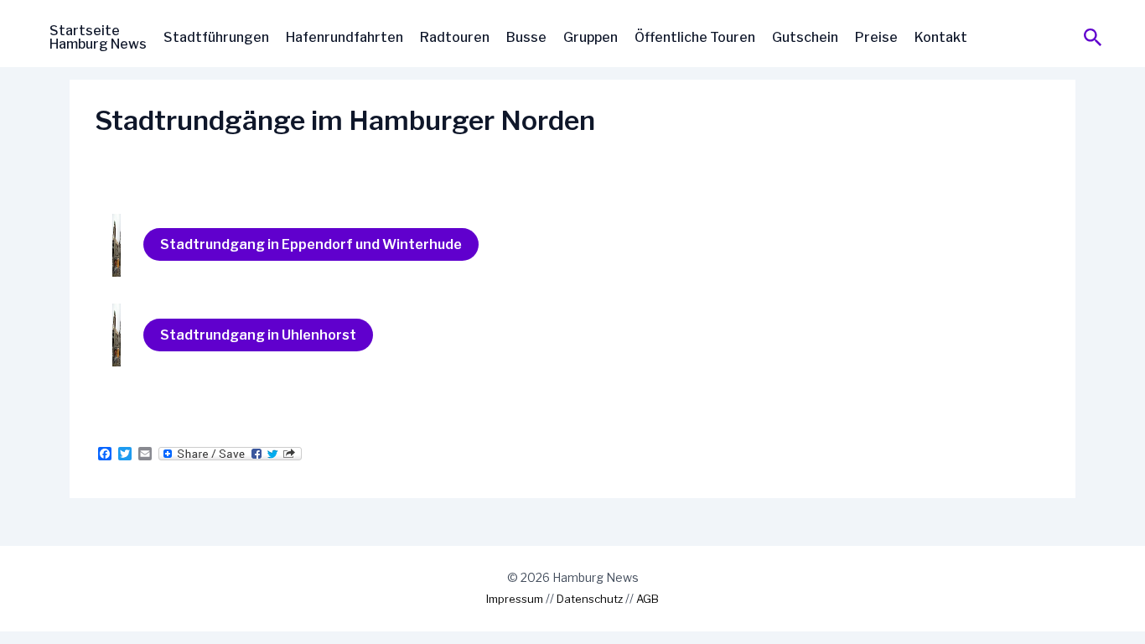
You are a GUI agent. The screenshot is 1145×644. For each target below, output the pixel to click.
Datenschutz (590, 598)
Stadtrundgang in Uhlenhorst (258, 335)
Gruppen (590, 37)
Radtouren (455, 37)
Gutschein (805, 37)
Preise (876, 37)
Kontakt (940, 37)
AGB (647, 598)
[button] (1093, 38)
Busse (526, 37)
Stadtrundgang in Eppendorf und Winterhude (311, 244)
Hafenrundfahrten (344, 37)
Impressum (514, 598)
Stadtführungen (216, 37)
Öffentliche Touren (695, 37)
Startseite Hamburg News (98, 37)
